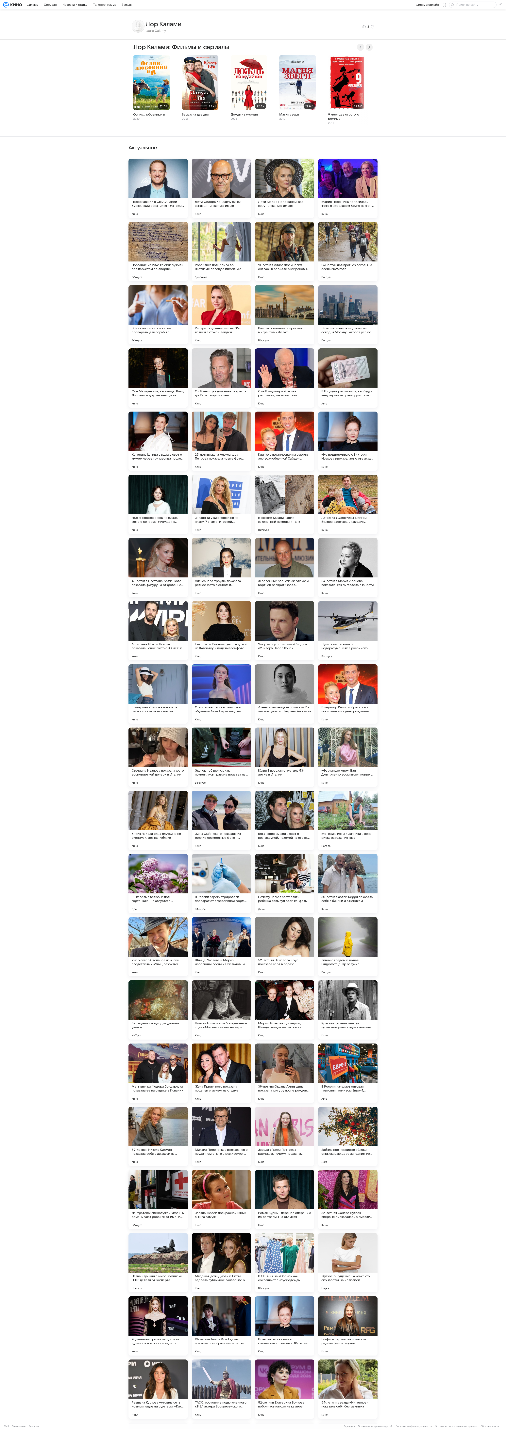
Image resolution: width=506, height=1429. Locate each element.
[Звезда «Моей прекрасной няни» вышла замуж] (221, 1199)
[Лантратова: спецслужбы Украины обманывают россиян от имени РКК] (158, 1199)
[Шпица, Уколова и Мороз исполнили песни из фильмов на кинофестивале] (221, 946)
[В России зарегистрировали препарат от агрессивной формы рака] (221, 883)
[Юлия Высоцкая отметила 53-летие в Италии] (284, 757)
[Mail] (6, 4)
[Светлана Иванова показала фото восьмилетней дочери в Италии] (158, 757)
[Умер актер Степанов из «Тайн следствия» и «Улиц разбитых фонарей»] (158, 946)
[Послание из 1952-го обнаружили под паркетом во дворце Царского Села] (158, 251)
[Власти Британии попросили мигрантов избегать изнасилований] (284, 314)
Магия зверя (289, 114)
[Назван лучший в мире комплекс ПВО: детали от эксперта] (158, 1262)
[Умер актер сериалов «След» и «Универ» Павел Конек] (284, 630)
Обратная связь (490, 1426)
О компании (18, 1426)
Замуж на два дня (195, 114)
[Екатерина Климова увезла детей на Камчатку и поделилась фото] (221, 630)
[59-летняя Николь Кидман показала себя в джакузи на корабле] (158, 1136)
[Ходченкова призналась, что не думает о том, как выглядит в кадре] (158, 1326)
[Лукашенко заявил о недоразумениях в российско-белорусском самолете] (348, 630)
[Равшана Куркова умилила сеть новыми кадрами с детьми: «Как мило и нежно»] (158, 1389)
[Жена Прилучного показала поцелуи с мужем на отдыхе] (221, 1073)
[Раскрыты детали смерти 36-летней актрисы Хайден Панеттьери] (221, 314)
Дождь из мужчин (244, 114)
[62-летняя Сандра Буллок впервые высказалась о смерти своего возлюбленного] (348, 1199)
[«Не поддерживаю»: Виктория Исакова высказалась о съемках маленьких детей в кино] (348, 441)
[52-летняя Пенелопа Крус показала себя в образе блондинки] (284, 946)
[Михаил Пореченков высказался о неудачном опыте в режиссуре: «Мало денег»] (221, 1136)
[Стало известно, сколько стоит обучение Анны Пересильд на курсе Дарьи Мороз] (221, 694)
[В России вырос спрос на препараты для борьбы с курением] (158, 314)
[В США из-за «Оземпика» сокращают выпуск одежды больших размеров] (284, 1262)
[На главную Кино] (15, 4)
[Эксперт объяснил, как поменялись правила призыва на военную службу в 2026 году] (221, 757)
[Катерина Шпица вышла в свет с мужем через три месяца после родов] (158, 441)
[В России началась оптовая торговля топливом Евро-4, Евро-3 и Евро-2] (348, 1073)
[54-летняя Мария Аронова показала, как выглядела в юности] (348, 567)
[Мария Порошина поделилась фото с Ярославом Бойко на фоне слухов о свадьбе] (348, 188)
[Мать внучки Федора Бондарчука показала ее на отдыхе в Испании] (158, 1073)
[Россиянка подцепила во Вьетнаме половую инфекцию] (221, 251)
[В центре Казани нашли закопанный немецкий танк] (284, 504)
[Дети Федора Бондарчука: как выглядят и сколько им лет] (221, 188)
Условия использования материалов (456, 1426)
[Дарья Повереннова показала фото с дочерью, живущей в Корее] (158, 504)
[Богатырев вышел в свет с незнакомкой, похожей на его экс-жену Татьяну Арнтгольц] (284, 820)
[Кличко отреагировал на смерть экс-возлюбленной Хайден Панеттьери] (284, 441)
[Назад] (360, 47)
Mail (6, 1426)
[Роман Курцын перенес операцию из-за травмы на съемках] (284, 1199)
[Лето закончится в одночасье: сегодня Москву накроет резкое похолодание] (348, 314)
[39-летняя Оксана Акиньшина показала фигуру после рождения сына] (284, 1073)
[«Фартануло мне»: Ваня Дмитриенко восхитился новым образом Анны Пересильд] (348, 757)
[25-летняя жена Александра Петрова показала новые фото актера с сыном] (221, 441)
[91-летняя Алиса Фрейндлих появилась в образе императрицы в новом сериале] (221, 1326)
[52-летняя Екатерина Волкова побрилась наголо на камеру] (284, 1389)
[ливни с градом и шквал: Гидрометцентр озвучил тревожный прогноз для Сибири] (348, 946)
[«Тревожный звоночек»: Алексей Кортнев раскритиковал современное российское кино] (284, 567)
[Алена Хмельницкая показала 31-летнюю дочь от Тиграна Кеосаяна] (284, 694)
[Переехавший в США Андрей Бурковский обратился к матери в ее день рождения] (158, 188)
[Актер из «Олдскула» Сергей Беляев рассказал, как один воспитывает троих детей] (348, 504)
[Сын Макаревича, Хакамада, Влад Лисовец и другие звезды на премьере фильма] (158, 378)
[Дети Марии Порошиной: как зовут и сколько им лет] (284, 188)
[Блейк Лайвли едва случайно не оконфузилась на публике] (158, 820)
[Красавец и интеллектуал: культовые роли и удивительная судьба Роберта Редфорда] (348, 1010)
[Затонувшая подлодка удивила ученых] (158, 1010)
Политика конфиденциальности (414, 1426)
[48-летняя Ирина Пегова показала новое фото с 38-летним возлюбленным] (158, 630)
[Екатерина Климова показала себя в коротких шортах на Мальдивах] (158, 694)
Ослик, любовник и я (149, 114)
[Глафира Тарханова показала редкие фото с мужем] (348, 1326)
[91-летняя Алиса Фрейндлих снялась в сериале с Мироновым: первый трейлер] (284, 251)
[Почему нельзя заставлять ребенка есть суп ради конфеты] (284, 883)
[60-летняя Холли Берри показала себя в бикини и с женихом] (348, 883)
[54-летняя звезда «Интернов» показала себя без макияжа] (348, 1389)
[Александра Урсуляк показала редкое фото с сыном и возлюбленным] (221, 567)
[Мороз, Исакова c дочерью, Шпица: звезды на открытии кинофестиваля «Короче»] (284, 1010)
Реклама (34, 1426)
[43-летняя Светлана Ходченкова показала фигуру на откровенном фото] (158, 567)
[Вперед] (369, 47)
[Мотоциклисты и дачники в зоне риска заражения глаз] (348, 820)
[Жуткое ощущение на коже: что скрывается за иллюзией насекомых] (348, 1262)
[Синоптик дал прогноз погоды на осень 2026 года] (348, 251)
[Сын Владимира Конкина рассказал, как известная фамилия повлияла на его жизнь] (284, 378)
